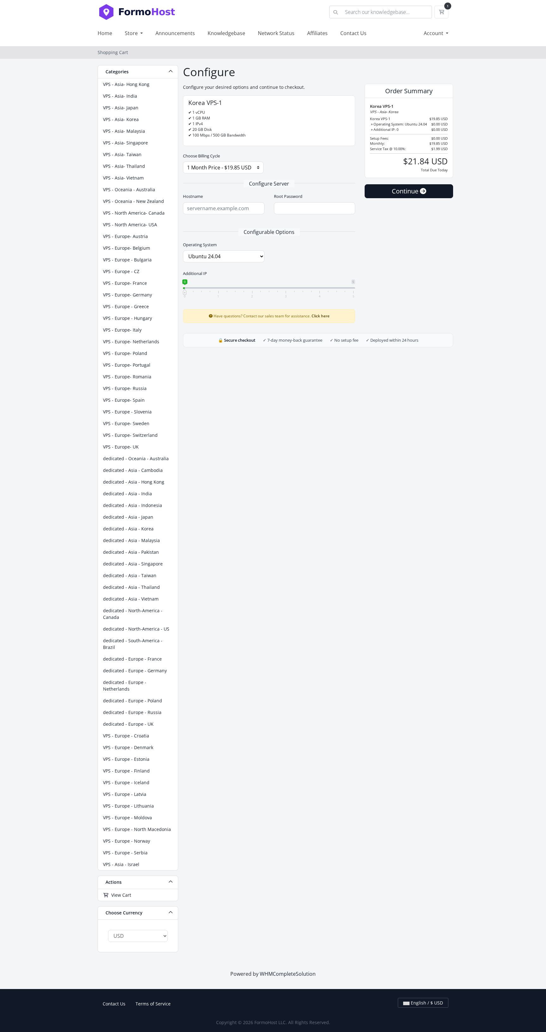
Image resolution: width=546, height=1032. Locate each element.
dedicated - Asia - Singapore (133, 564)
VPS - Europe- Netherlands (131, 342)
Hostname (193, 196)
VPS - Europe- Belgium (126, 248)
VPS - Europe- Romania (127, 377)
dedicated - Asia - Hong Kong (133, 482)
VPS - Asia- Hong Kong (126, 84)
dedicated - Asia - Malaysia (131, 540)
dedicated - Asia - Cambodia (133, 470)
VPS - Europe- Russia (125, 388)
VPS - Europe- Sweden (126, 423)
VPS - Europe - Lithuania (128, 806)
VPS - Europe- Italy (122, 330)
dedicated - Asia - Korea (128, 529)
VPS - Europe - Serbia (125, 853)
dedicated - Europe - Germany (135, 671)
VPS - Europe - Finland (126, 771)
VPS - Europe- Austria (125, 236)
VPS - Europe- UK (121, 447)
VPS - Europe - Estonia (126, 759)
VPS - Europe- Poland (125, 353)
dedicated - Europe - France (132, 659)
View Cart (120, 895)
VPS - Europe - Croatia (126, 736)
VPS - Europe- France (125, 283)
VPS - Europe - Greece (126, 306)
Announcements (175, 33)
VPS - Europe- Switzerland (130, 435)
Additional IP (195, 273)
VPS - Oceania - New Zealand (133, 201)
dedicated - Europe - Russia (132, 712)
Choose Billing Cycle (201, 156)
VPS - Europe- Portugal (126, 365)
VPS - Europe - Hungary (127, 318)
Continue (406, 191)
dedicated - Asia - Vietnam (131, 599)
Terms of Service (153, 1004)
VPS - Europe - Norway (126, 841)
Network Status (276, 33)
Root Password (288, 196)
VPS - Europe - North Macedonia (137, 829)
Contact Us (353, 33)
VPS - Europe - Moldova (127, 818)
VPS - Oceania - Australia (129, 189)
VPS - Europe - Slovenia (127, 412)
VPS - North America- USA (130, 225)
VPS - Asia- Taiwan (122, 154)
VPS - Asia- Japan (120, 108)
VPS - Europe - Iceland (126, 782)
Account (434, 33)
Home (105, 33)
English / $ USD (426, 1003)
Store (132, 33)
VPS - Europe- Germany (127, 295)
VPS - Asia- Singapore (125, 143)
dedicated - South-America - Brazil (132, 644)
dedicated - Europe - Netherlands (124, 685)
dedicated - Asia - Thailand (131, 587)
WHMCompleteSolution (288, 973)
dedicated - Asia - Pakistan (131, 552)
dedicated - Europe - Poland (132, 701)
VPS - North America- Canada (134, 213)
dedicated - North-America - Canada (132, 614)
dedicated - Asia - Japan (128, 517)
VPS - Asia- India (120, 96)
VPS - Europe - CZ (121, 271)
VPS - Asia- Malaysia (124, 131)
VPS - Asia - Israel (121, 864)
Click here (321, 315)
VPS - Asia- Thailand (124, 166)
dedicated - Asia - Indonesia (132, 505)
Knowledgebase (226, 33)
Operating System (200, 244)
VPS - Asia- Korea (121, 119)
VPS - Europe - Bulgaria (127, 260)
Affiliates (317, 33)
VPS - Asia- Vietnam (123, 178)
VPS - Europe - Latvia (124, 794)
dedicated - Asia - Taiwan (129, 575)
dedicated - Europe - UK (128, 724)
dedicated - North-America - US (136, 629)
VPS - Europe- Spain (124, 400)
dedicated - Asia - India (127, 494)
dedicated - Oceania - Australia (136, 458)
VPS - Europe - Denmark (128, 747)
